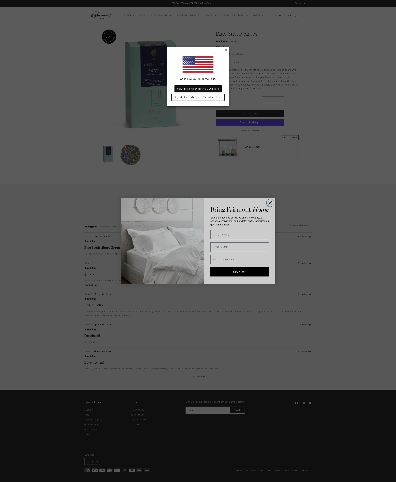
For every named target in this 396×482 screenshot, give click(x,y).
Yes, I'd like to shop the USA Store (198, 88)
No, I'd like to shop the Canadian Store (198, 97)
